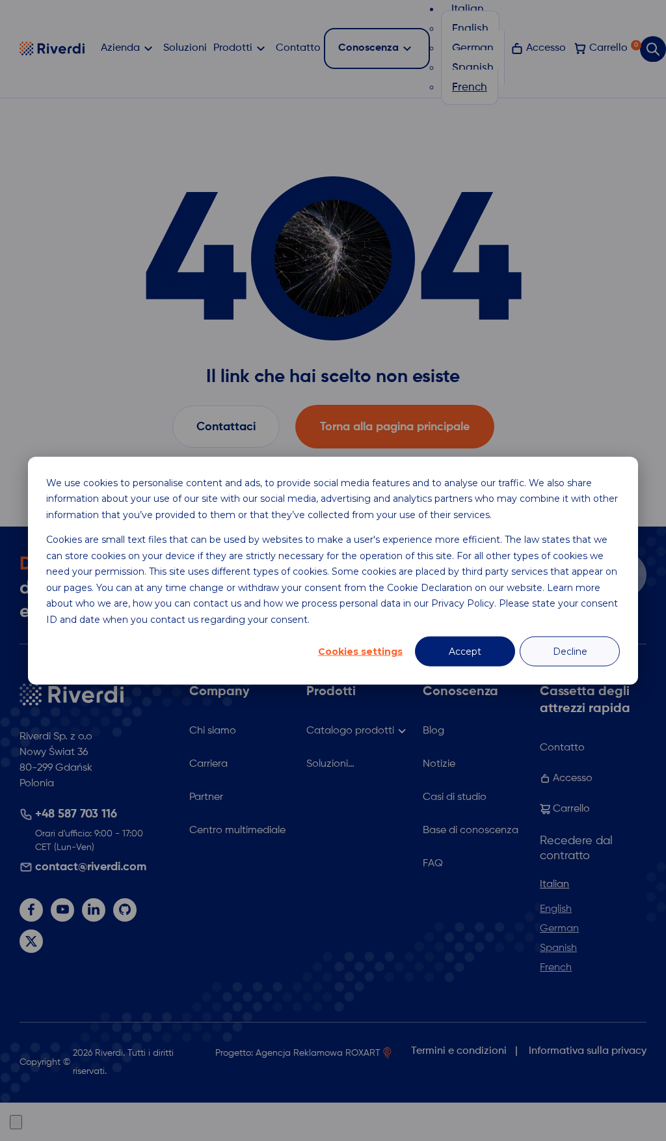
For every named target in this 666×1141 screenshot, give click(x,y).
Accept (465, 651)
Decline (570, 651)
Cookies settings (360, 651)
